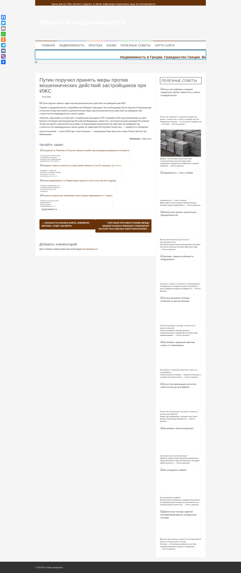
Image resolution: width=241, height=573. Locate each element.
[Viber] (3, 56)
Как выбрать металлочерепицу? (173, 456)
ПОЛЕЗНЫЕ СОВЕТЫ (135, 45)
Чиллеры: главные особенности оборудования (180, 284)
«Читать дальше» (178, 124)
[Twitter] (3, 23)
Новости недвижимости (82, 22)
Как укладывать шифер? (170, 498)
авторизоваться (90, 249)
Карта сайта (165, 45)
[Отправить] (3, 62)
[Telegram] (3, 45)
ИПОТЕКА (95, 45)
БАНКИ (111, 45)
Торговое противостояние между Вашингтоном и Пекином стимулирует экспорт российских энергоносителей (123, 226)
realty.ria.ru (146, 138)
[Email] (3, 28)
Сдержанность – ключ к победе (173, 200)
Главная (48, 45)
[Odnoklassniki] (3, 39)
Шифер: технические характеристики (176, 159)
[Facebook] (3, 17)
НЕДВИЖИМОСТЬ (71, 45)
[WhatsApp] (3, 34)
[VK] (3, 51)
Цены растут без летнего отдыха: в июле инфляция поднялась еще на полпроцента (103, 4)
